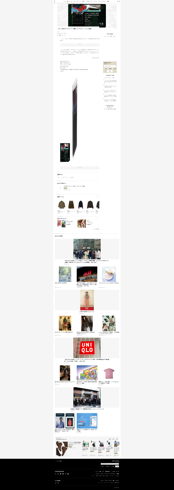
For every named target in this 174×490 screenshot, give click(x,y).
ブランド (102, 480)
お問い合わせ (111, 482)
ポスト (99, 1)
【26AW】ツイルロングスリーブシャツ (90, 212)
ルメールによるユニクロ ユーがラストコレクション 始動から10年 (93, 448)
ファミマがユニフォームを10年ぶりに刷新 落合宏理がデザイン (85, 448)
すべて (105, 36)
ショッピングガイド (100, 482)
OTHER (115, 68)
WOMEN (110, 68)
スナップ (91, 1)
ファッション (109, 77)
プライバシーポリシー (106, 482)
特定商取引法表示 (117, 482)
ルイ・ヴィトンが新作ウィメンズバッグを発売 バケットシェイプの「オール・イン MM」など (117, 449)
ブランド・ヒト (79, 1)
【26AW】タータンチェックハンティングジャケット (62, 212)
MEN (106, 68)
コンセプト (117, 480)
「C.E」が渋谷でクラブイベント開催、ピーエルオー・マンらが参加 (73, 3)
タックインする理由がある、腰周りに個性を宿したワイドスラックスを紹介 (110, 96)
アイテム (106, 480)
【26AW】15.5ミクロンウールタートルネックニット (81, 212)
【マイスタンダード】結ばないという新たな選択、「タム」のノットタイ (110, 91)
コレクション (95, 1)
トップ (55, 3)
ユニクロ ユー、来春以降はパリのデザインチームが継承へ (109, 448)
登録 (117, 466)
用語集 (108, 1)
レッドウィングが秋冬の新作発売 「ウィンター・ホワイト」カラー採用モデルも (75, 443)
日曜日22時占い (107, 471)
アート (62, 3)
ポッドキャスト (104, 1)
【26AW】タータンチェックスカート (71, 212)
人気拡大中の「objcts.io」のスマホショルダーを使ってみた (110, 87)
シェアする (64, 35)
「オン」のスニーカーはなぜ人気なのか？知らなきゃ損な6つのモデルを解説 (110, 81)
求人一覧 (64, 218)
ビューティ (71, 1)
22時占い (83, 1)
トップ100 (87, 1)
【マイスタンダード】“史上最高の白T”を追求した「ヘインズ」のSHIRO (110, 100)
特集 (67, 1)
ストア (75, 1)
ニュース (64, 1)
